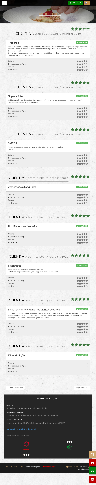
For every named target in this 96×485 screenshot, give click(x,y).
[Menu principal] (4, 3)
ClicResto (83, 467)
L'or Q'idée (50, 13)
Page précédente (15, 388)
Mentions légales (33, 467)
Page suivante (82, 388)
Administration (84, 469)
